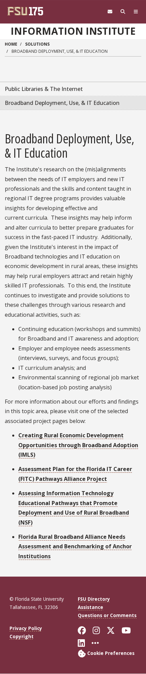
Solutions (37, 44)
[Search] (123, 12)
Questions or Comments (107, 615)
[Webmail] (110, 12)
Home (11, 44)
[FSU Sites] (135, 12)
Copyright (22, 636)
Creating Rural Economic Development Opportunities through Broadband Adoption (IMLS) (78, 445)
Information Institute (73, 31)
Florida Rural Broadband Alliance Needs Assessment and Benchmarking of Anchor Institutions (75, 546)
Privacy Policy (26, 628)
